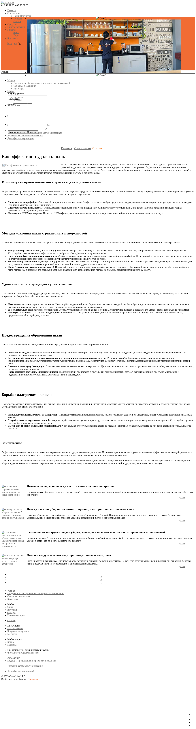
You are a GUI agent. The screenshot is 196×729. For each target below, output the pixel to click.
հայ (9, 43)
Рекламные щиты (16, 615)
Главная (11, 10)
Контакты (12, 38)
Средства (12, 24)
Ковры (10, 642)
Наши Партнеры (22, 16)
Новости (18, 18)
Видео (16, 35)
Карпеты (12, 644)
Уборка (11, 80)
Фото (16, 32)
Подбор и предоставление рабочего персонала (31, 660)
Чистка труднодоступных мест (23, 652)
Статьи (17, 21)
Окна (10, 607)
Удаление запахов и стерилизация (25, 666)
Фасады (11, 612)
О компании (13, 13)
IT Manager (32, 679)
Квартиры (18, 88)
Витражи (12, 609)
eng (15, 43)
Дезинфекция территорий (20, 671)
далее (182, 497)
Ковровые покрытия (18, 631)
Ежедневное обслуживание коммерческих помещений (41, 83)
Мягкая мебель (15, 628)
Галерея (11, 29)
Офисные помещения (24, 86)
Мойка (10, 91)
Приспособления (16, 27)
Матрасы (12, 634)
